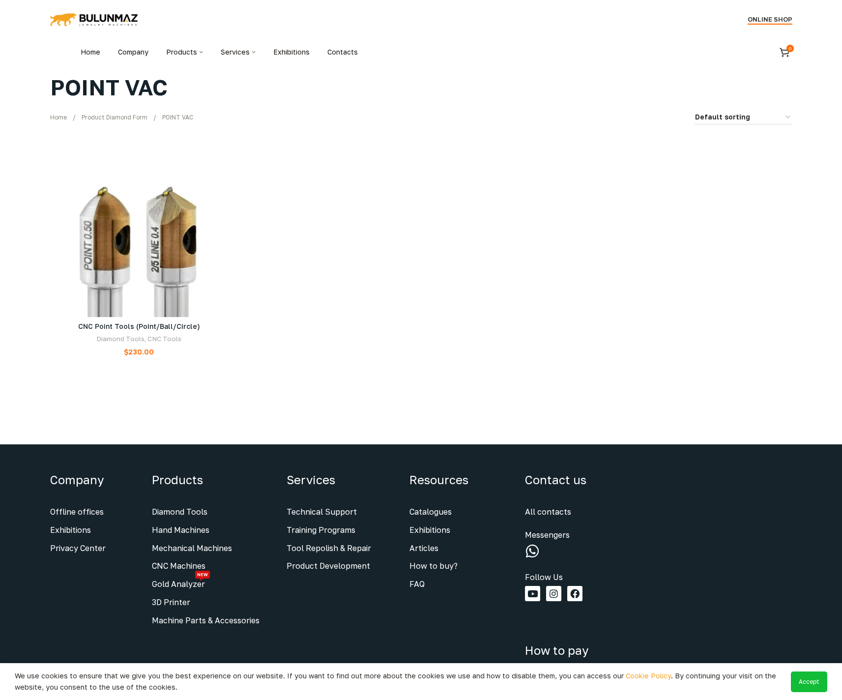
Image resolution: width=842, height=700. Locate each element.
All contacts (548, 512)
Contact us (555, 479)
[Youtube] (532, 593)
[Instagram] (553, 593)
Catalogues (430, 512)
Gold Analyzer (180, 582)
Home (58, 117)
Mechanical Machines (192, 548)
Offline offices (77, 512)
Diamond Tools (120, 339)
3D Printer (171, 602)
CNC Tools (164, 339)
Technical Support (322, 512)
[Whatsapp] (532, 551)
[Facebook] (574, 593)
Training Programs (321, 530)
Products (177, 479)
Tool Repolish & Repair (329, 548)
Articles (423, 548)
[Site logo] (94, 19)
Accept (809, 681)
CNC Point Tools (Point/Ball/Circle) (139, 326)
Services (311, 479)
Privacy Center (78, 548)
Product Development (328, 566)
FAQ (417, 584)
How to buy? (433, 566)
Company (77, 479)
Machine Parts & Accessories (206, 620)
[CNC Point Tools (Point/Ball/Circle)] (139, 228)
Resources (438, 479)
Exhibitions (70, 530)
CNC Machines (178, 566)
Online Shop (770, 19)
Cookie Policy (648, 675)
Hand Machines (180, 530)
